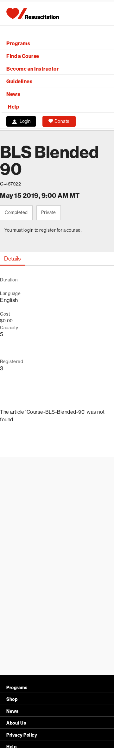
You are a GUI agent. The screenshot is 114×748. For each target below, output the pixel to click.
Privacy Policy (21, 735)
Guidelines (19, 82)
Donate (62, 121)
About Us (16, 723)
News (13, 94)
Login (25, 121)
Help (13, 107)
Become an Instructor (32, 69)
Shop (11, 699)
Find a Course (22, 56)
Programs (18, 44)
